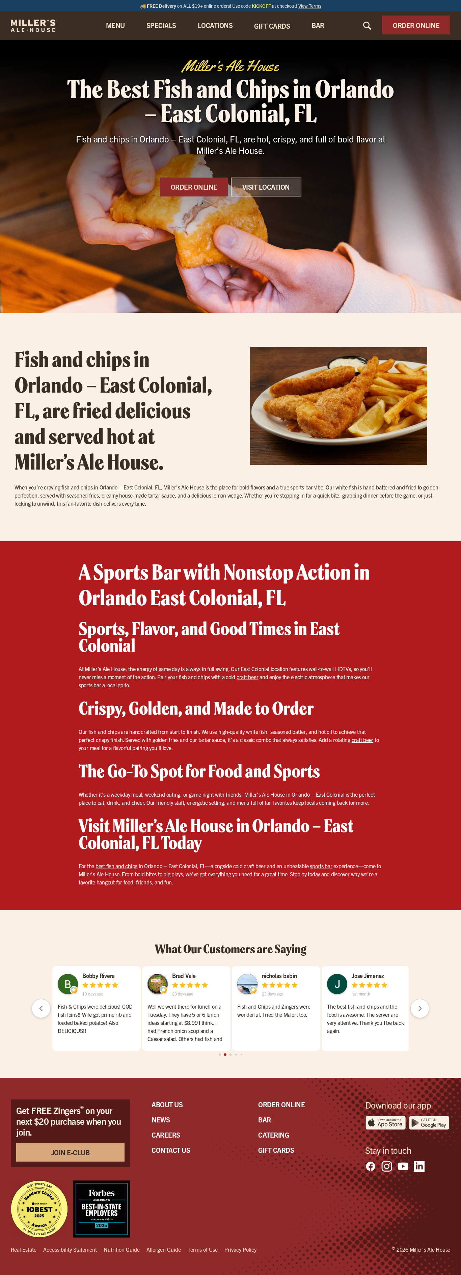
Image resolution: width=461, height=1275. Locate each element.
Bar (264, 1119)
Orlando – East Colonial (126, 487)
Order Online (281, 1104)
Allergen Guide (163, 1249)
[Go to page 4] (241, 1054)
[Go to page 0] (219, 1054)
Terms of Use (203, 1249)
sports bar (301, 487)
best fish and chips (116, 865)
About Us (167, 1104)
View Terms (309, 6)
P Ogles (122, 975)
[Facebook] (370, 1166)
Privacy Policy (240, 1249)
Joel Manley (217, 975)
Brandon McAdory (315, 975)
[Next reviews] (419, 1008)
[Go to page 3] (236, 1055)
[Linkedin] (419, 1166)
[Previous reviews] (41, 1008)
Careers (166, 1135)
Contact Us (171, 1150)
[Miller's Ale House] (42, 25)
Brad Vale (394, 975)
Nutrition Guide (122, 1249)
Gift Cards (276, 1150)
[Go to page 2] (230, 1054)
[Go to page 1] (225, 1055)
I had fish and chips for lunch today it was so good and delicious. (306, 1010)
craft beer (248, 676)
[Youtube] (403, 1166)
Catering (273, 1135)
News (161, 1119)
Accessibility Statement (70, 1249)
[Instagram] (386, 1166)
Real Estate (23, 1249)
